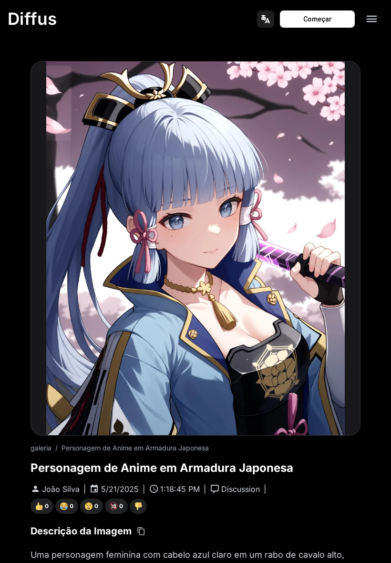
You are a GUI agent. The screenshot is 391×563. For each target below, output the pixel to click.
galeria (41, 448)
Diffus (32, 19)
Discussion (240, 489)
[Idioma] (265, 19)
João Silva (61, 489)
